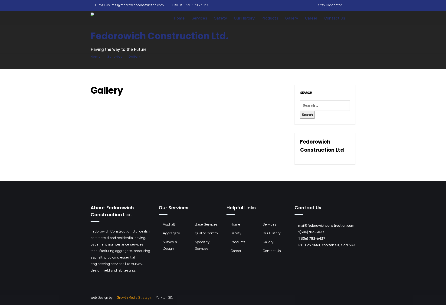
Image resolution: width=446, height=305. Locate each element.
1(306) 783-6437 (311, 238)
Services (199, 18)
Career (311, 18)
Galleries (114, 56)
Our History (244, 18)
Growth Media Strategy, (134, 298)
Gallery (291, 18)
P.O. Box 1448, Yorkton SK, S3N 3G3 (326, 245)
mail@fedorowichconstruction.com (138, 5)
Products (270, 18)
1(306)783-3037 (311, 232)
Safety (220, 18)
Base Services (206, 224)
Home (179, 18)
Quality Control (207, 233)
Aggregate (171, 233)
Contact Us (334, 18)
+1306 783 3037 (196, 5)
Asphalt (169, 224)
